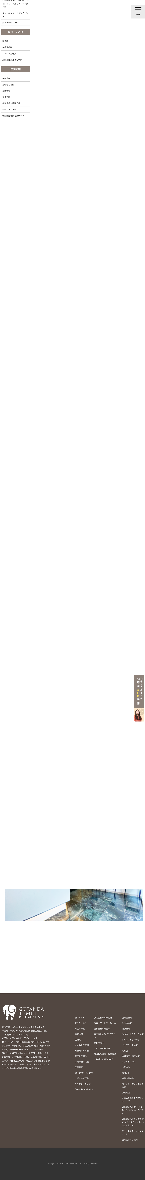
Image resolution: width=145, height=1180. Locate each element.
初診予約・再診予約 (11, 103)
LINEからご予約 (9, 109)
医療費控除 (7, 47)
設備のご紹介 (8, 84)
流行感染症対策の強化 (104, 1059)
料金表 (5, 41)
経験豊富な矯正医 (102, 1028)
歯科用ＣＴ (99, 1042)
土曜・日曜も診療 (102, 1048)
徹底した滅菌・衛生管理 (105, 1053)
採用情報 (6, 97)
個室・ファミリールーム (105, 1023)
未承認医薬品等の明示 (12, 59)
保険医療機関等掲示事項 (13, 115)
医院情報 (6, 78)
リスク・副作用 (9, 53)
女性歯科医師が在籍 (103, 1017)
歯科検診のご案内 (10, 22)
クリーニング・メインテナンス (15, 15)
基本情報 (6, 90)
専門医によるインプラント (105, 1036)
